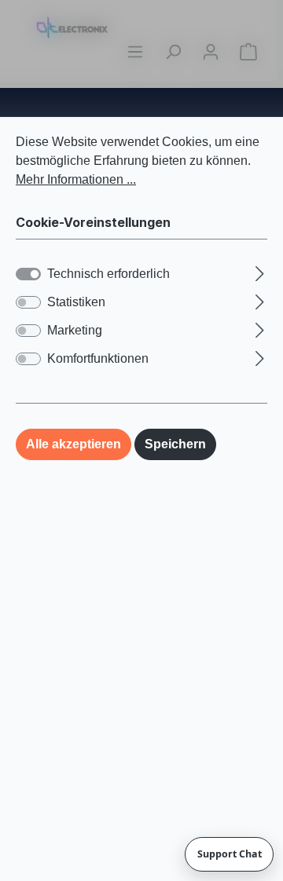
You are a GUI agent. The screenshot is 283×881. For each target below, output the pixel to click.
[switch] (28, 302)
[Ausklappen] (259, 271)
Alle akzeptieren (73, 444)
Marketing (74, 330)
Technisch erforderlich (108, 273)
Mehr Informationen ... (76, 179)
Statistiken (76, 302)
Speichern (175, 444)
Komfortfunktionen (98, 358)
